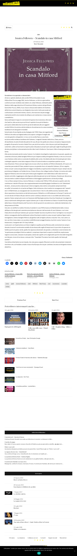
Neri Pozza (43, 283)
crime (7, 283)
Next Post (55, 300)
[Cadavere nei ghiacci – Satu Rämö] (10, 351)
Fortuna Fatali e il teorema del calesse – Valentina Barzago (31, 357)
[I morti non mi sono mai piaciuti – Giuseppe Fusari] (10, 370)
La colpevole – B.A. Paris (22, 377)
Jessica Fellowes (21, 283)
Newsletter (63, 538)
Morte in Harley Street (20, 480)
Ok (39, 553)
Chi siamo (12, 538)
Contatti (43, 538)
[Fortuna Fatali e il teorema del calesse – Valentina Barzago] (10, 360)
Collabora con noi (33, 538)
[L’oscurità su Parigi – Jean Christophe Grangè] (10, 341)
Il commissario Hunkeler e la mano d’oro (15, 461)
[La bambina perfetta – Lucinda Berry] (10, 389)
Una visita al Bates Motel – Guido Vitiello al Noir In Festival (31, 522)
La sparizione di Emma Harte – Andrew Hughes (17, 457)
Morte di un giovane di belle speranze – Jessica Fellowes (35, 274)
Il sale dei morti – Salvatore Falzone (14, 437)
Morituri (16, 508)
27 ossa (16, 515)
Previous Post (21, 300)
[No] (75, 551)
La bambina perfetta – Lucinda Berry (25, 386)
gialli (12, 283)
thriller (7, 286)
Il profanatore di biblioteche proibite (25, 487)
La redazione (21, 538)
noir (49, 283)
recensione (56, 283)
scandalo (64, 283)
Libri (38, 34)
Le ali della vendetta (19, 494)
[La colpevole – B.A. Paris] (10, 380)
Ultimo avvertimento (20, 529)
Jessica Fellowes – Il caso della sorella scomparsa (13, 274)
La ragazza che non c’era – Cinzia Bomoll (15, 452)
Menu (9, 27)
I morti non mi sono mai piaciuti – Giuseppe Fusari (29, 367)
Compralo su (58, 135)
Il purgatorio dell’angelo (13, 327)
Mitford (35, 283)
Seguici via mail (52, 538)
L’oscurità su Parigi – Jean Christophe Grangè (28, 338)
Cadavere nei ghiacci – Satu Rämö (25, 348)
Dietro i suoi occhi (9, 447)
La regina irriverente (20, 501)
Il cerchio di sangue (10, 442)
